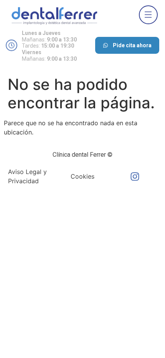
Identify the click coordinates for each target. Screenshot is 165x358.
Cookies (82, 176)
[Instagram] (135, 176)
